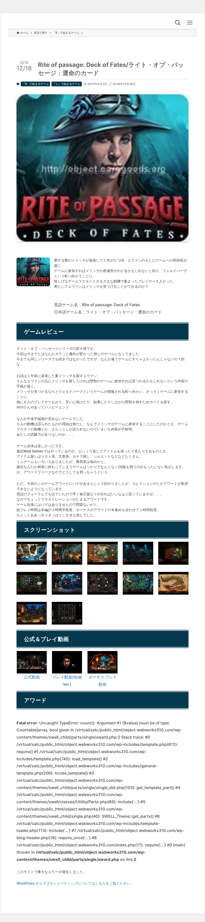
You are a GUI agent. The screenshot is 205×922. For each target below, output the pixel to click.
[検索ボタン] (179, 23)
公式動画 (32, 676)
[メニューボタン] (191, 23)
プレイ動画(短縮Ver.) (67, 680)
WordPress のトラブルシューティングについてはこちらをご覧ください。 (75, 883)
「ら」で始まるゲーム (66, 84)
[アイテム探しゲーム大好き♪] (15, 23)
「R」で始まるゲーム (35, 84)
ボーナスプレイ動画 (102, 680)
